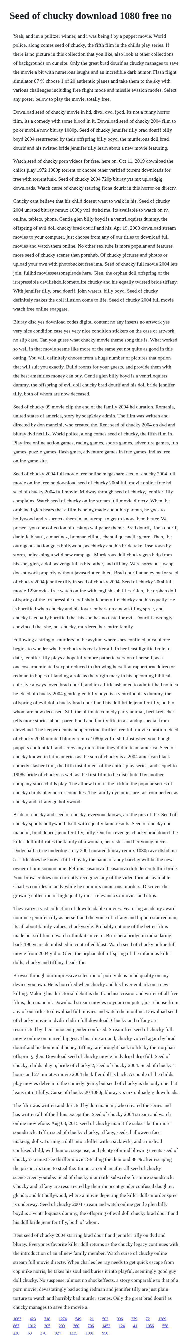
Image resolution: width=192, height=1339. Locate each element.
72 (148, 1319)
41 (135, 1326)
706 (91, 1326)
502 (105, 1319)
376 (43, 1333)
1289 (162, 1319)
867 (16, 1326)
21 (92, 1319)
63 (30, 1333)
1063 (17, 1319)
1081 (90, 1333)
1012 (32, 1326)
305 (47, 1326)
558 (165, 1326)
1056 (150, 1326)
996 (120, 1319)
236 (16, 1333)
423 (33, 1319)
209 (62, 1326)
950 (105, 1333)
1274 (63, 1319)
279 (134, 1319)
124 (122, 1326)
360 (76, 1326)
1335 (73, 1333)
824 (58, 1333)
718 (47, 1319)
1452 (106, 1326)
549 (78, 1319)
